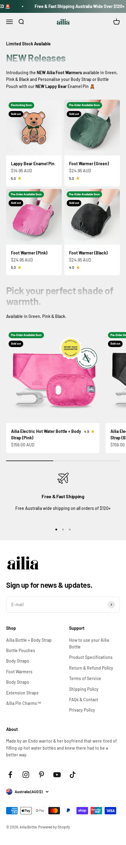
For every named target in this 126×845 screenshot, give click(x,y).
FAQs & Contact (83, 699)
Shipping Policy (83, 689)
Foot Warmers (19, 671)
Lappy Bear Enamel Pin (32, 163)
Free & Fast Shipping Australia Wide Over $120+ (75, 6)
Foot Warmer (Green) (89, 163)
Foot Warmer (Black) (88, 252)
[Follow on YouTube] (57, 774)
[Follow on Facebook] (10, 774)
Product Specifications (91, 657)
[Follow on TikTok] (73, 774)
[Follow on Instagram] (26, 774)
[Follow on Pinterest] (41, 774)
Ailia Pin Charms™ (23, 703)
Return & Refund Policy (91, 668)
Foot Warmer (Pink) (29, 252)
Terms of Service (85, 678)
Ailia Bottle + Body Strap (29, 640)
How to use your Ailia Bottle (89, 643)
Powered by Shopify (54, 827)
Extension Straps (22, 692)
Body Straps (17, 660)
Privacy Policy (82, 710)
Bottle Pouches (20, 650)
